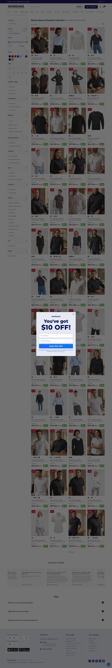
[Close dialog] (73, 314)
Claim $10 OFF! (56, 346)
